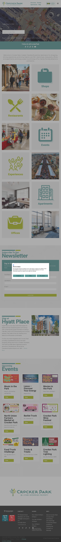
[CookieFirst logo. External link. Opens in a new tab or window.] (13, 265)
